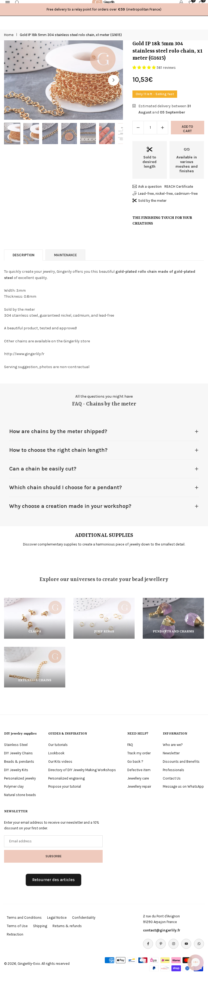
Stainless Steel (16, 745)
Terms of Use (17, 926)
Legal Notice (57, 917)
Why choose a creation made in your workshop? (70, 506)
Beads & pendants (19, 761)
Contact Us (172, 778)
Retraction (15, 934)
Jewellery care (138, 778)
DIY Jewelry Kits (16, 770)
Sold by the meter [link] (152, 201)
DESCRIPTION (23, 255)
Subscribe (53, 856)
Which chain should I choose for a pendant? (65, 487)
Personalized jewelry (20, 778)
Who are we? (173, 745)
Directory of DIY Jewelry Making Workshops (82, 770)
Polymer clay (14, 786)
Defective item (139, 770)
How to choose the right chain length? (58, 450)
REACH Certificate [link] (178, 186)
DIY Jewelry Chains (18, 753)
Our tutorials (58, 745)
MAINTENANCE (65, 255)
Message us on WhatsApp (183, 786)
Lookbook (56, 753)
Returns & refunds (67, 926)
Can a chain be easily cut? (42, 469)
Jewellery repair (139, 786)
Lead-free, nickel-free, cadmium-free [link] (168, 193)
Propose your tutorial (64, 786)
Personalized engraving (66, 778)
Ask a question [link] (150, 186)
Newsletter (171, 753)
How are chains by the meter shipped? (58, 431)
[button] (113, 80)
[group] (63, 80)
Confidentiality (83, 917)
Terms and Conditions (24, 917)
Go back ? (135, 761)
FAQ (130, 745)
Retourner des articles (53, 879)
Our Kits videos (60, 761)
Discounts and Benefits (181, 761)
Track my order (139, 753)
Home (9, 35)
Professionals (173, 770)
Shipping (40, 926)
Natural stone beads (20, 795)
